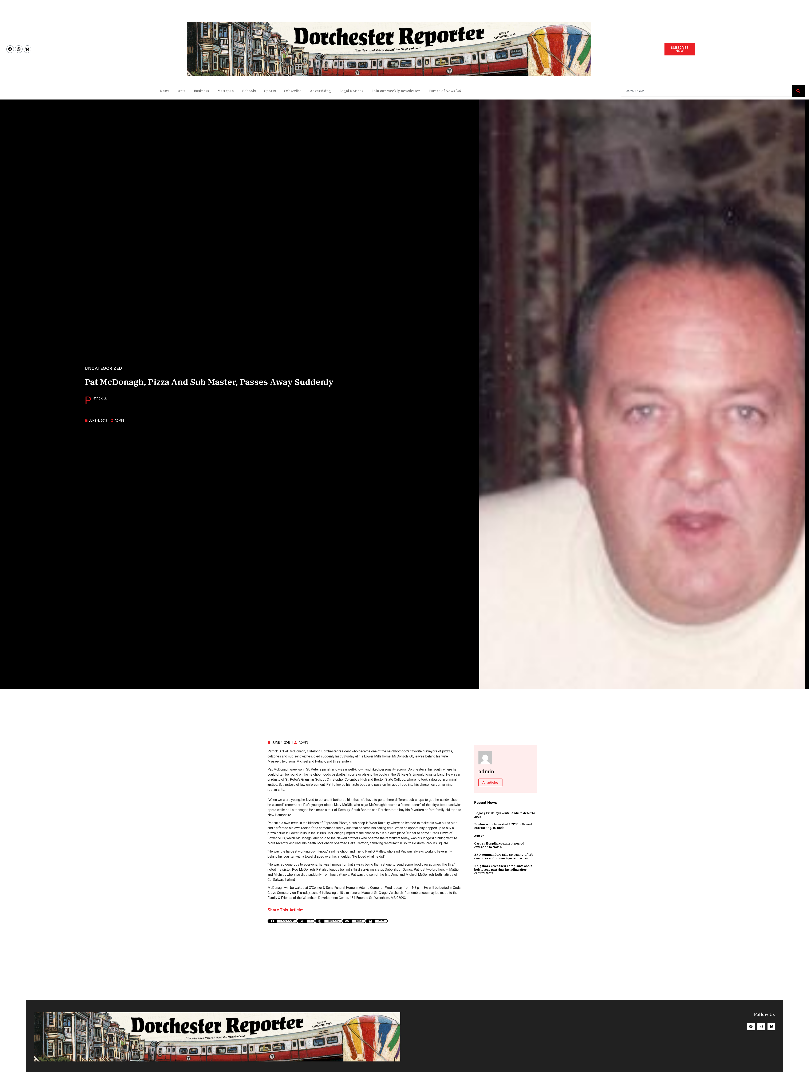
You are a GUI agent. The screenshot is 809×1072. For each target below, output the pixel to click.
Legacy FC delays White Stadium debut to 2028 (504, 815)
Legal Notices (351, 91)
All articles (490, 782)
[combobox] (706, 91)
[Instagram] (19, 49)
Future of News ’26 (445, 91)
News (164, 91)
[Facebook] (10, 49)
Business (201, 91)
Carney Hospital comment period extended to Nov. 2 (499, 845)
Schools (249, 91)
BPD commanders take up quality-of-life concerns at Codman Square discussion (503, 856)
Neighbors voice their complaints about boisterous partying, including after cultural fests (503, 869)
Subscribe (292, 91)
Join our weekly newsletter (396, 91)
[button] (282, 921)
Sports (270, 91)
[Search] (798, 91)
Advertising (320, 91)
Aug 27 (479, 836)
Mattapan (225, 91)
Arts (181, 91)
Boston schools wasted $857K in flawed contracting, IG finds (503, 826)
